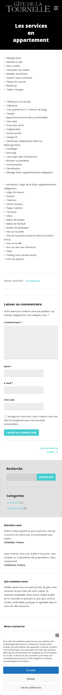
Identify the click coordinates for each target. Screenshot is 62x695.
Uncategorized (33, 280)
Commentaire (13, 322)
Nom (8, 366)
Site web (9, 399)
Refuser (31, 679)
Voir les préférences (31, 687)
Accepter (31, 670)
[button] (57, 635)
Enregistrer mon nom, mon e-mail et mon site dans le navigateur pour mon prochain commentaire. (31, 420)
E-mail (8, 383)
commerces (13, 502)
